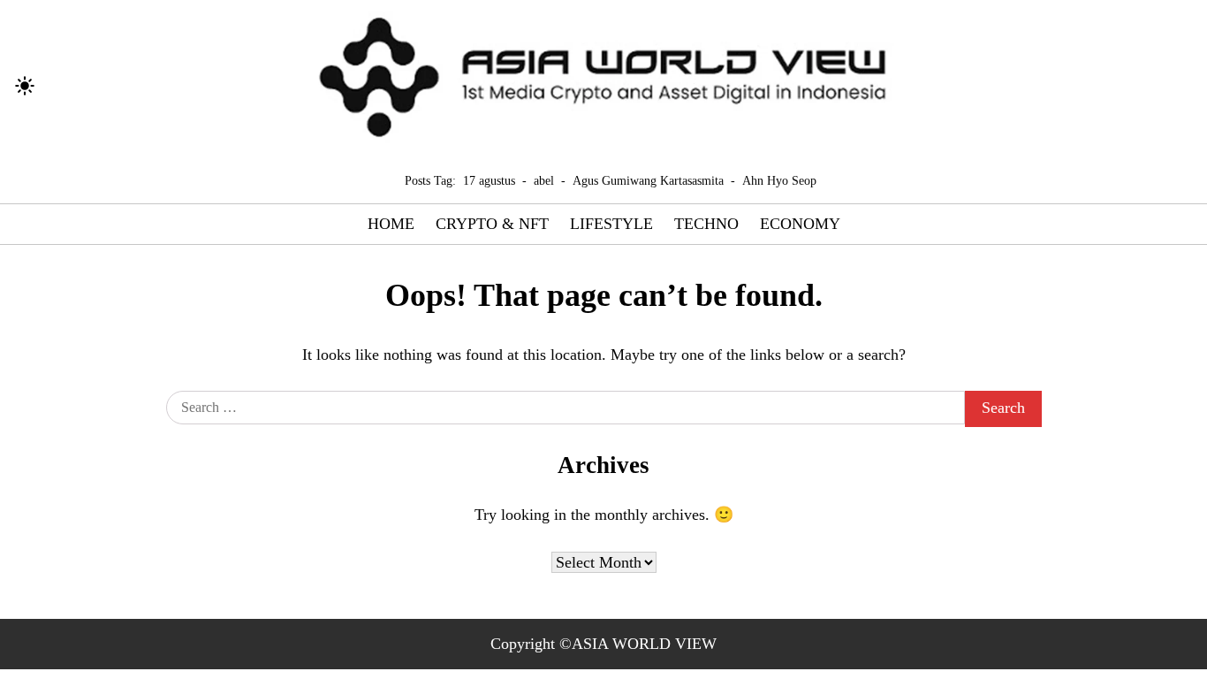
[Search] (57, 85)
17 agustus (489, 180)
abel (544, 180)
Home (391, 224)
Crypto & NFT (492, 224)
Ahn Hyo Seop (779, 180)
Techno (706, 224)
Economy (800, 224)
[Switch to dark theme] (24, 85)
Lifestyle (611, 224)
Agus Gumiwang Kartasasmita (648, 180)
